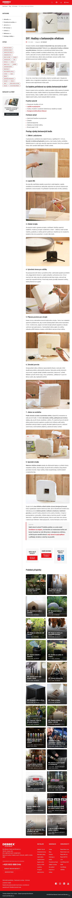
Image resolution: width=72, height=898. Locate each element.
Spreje (12, 81)
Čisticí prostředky (14, 85)
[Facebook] (56, 884)
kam (14, 59)
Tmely (5, 83)
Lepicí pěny (40, 857)
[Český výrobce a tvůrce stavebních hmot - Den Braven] (9, 845)
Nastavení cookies (19, 880)
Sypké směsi (40, 862)
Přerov (5, 76)
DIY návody (14, 6)
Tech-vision (14, 893)
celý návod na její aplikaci (55, 534)
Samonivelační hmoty (9, 78)
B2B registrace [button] (9, 872)
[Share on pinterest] (59, 559)
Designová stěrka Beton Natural (36, 111)
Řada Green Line (64, 852)
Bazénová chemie (8, 50)
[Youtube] (68, 884)
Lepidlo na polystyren (33, 106)
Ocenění (14, 64)
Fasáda (15, 57)
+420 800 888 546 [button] (12, 864)
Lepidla (12, 61)
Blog (10, 6)
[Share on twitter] (62, 556)
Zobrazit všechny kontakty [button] (12, 868)
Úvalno (5, 85)
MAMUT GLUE (6, 64)
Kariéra (51, 854)
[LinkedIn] (64, 884)
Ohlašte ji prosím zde (15, 887)
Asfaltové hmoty (8, 47)
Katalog (6, 61)
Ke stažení (51, 867)
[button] (33, 69)
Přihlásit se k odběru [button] (46, 555)
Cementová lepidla (8, 52)
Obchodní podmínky (8, 880)
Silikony (6, 81)
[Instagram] (60, 884)
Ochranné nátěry (8, 66)
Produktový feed (53, 862)
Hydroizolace (7, 59)
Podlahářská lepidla (9, 71)
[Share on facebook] (59, 556)
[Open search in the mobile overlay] (52, 2)
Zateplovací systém (14, 83)
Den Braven (5, 6)
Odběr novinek (53, 864)
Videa (50, 849)
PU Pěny (5, 73)
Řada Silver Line (64, 849)
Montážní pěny (41, 854)
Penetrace (6, 69)
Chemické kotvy (7, 54)
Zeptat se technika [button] (32, 558)
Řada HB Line (63, 854)
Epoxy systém (7, 57)
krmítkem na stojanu (35, 529)
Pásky (11, 73)
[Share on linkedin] (62, 559)
